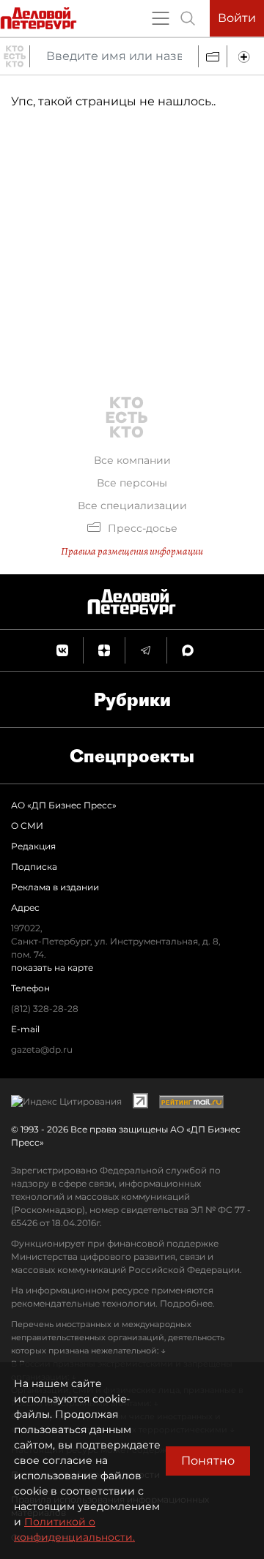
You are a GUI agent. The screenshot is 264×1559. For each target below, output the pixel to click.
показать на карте (52, 967)
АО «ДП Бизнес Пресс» (64, 805)
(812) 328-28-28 (44, 1008)
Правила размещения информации (132, 551)
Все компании (132, 460)
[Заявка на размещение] (245, 56)
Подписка (34, 866)
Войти (237, 18)
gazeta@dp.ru (42, 1049)
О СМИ (27, 825)
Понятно (208, 1461)
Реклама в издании (55, 887)
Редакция (33, 846)
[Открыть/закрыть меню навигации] (160, 18)
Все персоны (132, 482)
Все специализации (132, 505)
